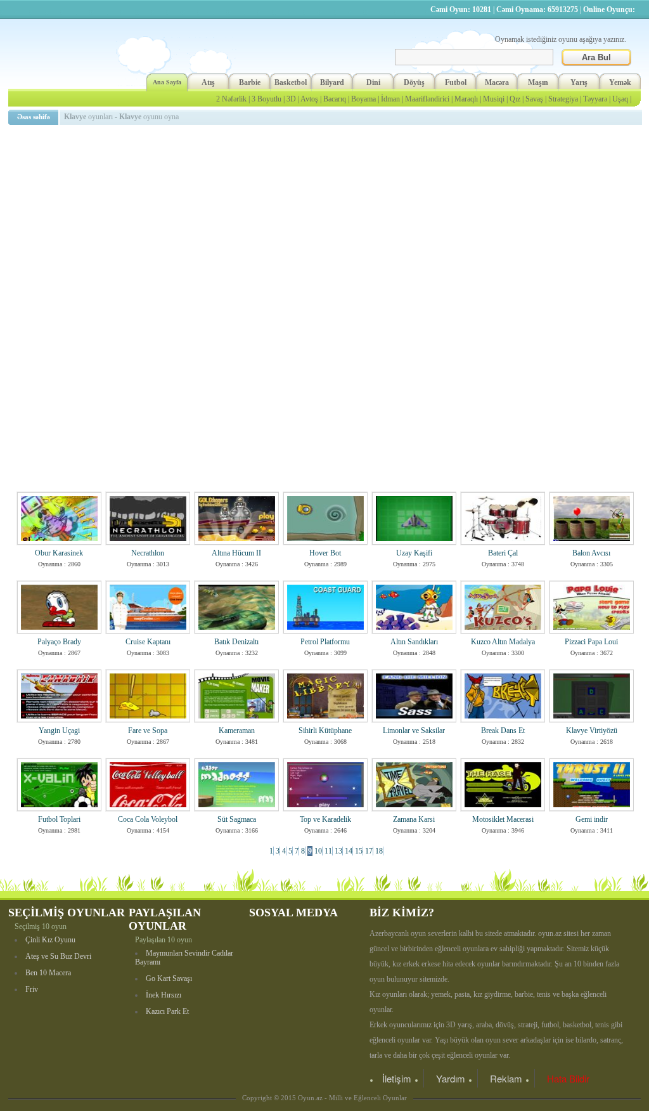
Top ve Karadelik (325, 819)
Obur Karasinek (59, 553)
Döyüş (414, 82)
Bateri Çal (503, 553)
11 (328, 851)
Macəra (497, 82)
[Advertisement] (327, 219)
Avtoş (309, 98)
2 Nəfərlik (231, 98)
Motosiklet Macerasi (503, 819)
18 (379, 851)
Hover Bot (325, 553)
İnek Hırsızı (163, 995)
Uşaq (620, 98)
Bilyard (332, 82)
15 (359, 851)
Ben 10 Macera (48, 972)
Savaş (534, 98)
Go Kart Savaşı (169, 978)
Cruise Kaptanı (147, 641)
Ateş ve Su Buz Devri (58, 956)
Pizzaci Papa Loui (591, 641)
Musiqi (493, 98)
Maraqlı (466, 98)
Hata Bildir (568, 1078)
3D (291, 98)
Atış (208, 82)
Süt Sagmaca (236, 819)
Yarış (579, 82)
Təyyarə (595, 98)
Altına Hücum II (236, 553)
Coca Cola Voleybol (147, 819)
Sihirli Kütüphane (325, 730)
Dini (373, 82)
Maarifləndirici (427, 98)
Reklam (506, 1078)
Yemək (620, 82)
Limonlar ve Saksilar (414, 730)
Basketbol (290, 82)
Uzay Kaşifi (414, 553)
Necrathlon (147, 553)
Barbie (249, 82)
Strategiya (563, 98)
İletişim (396, 1078)
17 (369, 851)
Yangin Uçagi (59, 730)
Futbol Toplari (59, 819)
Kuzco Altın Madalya (503, 641)
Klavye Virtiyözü (591, 730)
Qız (515, 98)
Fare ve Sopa (147, 730)
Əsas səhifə (33, 116)
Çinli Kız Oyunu (50, 939)
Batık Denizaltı (236, 641)
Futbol (455, 82)
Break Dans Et (503, 730)
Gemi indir (591, 819)
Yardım (450, 1078)
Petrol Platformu (325, 641)
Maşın (538, 82)
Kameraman (237, 730)
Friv (31, 989)
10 (318, 851)
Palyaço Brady (59, 641)
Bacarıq (334, 98)
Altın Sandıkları (414, 641)
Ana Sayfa (167, 82)
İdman (390, 98)
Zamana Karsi (414, 819)
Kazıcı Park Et (167, 1011)
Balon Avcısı (591, 553)
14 (348, 851)
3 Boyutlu (266, 98)
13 (338, 851)
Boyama (363, 98)
